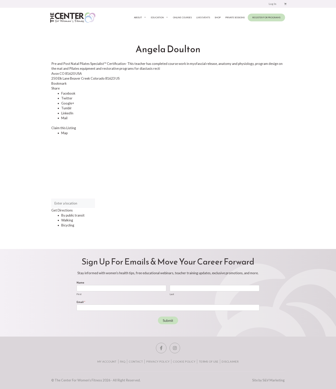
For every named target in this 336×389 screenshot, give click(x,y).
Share (55, 88)
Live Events (203, 17)
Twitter (67, 98)
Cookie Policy (184, 361)
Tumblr (66, 108)
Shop (218, 17)
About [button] (138, 17)
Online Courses (182, 17)
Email (81, 302)
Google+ (67, 103)
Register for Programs (266, 17)
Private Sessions (235, 17)
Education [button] (157, 17)
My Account (107, 361)
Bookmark (59, 83)
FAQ (123, 361)
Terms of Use (208, 361)
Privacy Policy (158, 361)
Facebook (68, 93)
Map (64, 133)
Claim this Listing (63, 128)
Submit (168, 320)
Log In (272, 3)
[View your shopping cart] (285, 4)
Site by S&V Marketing (268, 380)
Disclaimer (230, 361)
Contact (136, 361)
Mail (64, 118)
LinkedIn (67, 113)
